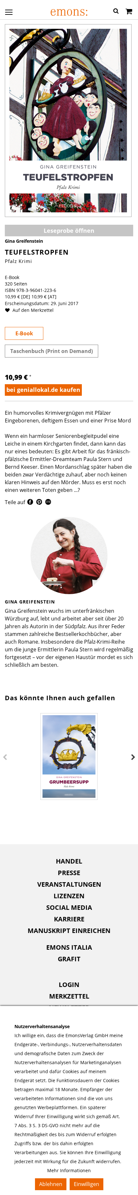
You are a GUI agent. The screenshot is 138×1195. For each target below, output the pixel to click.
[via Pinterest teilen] (39, 502)
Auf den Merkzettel (32, 310)
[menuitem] (69, 861)
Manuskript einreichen (69, 930)
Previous (5, 757)
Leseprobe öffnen (69, 230)
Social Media (69, 907)
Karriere (69, 919)
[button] (116, 11)
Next (133, 757)
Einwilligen (86, 1184)
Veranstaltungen (69, 884)
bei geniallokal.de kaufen (43, 390)
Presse (69, 872)
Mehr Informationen (69, 1170)
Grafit (69, 959)
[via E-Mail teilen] (48, 502)
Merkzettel (69, 996)
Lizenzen (69, 896)
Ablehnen (50, 1184)
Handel (69, 861)
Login (69, 984)
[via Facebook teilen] (30, 502)
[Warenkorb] (129, 11)
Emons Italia (69, 947)
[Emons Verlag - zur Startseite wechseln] (69, 12)
